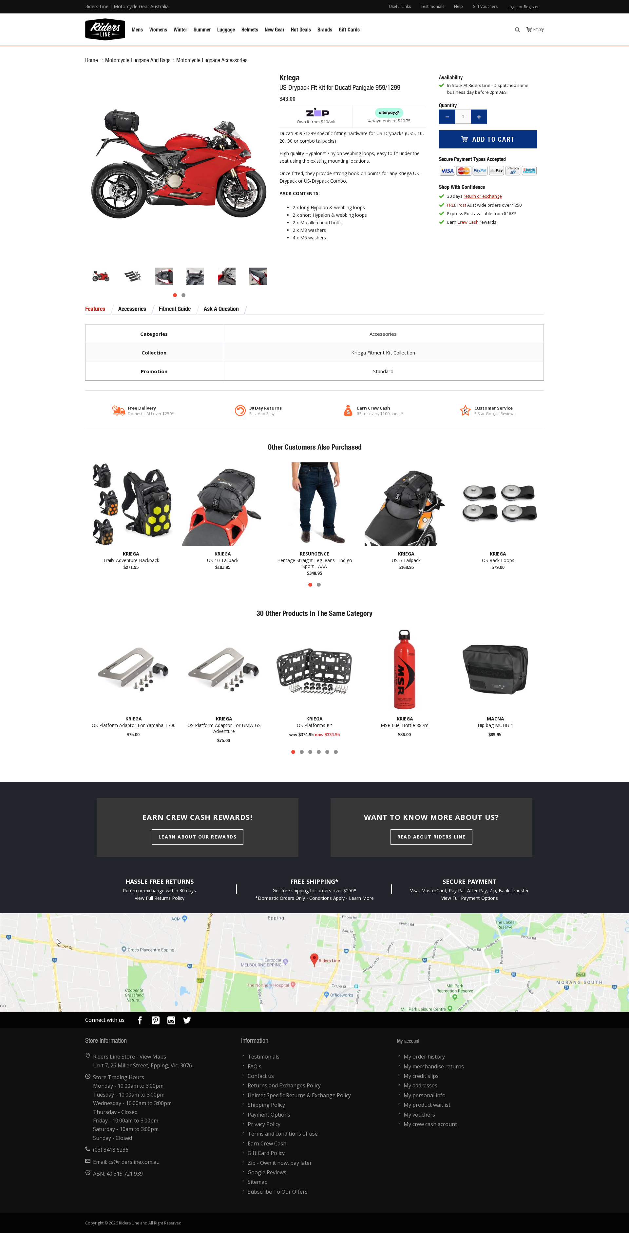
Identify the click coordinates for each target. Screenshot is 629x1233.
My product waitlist (427, 1104)
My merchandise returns (434, 1066)
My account (408, 1041)
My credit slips (421, 1076)
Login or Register (523, 7)
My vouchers (419, 1114)
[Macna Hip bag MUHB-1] (495, 670)
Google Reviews (267, 1172)
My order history (424, 1056)
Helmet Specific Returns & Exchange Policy (299, 1095)
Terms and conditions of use (283, 1133)
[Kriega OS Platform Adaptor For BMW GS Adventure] (224, 670)
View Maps (153, 1056)
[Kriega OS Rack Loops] (498, 504)
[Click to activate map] (314, 962)
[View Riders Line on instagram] (171, 1021)
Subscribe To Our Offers (278, 1191)
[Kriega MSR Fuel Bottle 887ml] (405, 670)
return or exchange (483, 196)
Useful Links (400, 6)
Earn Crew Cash (267, 1143)
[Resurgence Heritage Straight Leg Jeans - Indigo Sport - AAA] (314, 504)
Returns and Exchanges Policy (284, 1085)
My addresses (420, 1085)
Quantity (448, 105)
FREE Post (456, 205)
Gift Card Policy (266, 1153)
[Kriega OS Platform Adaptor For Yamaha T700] (134, 670)
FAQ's (254, 1066)
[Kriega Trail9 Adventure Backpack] (131, 504)
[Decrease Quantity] (447, 117)
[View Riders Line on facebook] (140, 1021)
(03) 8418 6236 (110, 1149)
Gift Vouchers (485, 6)
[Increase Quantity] (479, 117)
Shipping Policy (266, 1104)
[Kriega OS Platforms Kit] (314, 670)
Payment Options (269, 1114)
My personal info (425, 1095)
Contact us (261, 1076)
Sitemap (258, 1181)
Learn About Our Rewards (198, 837)
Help (458, 6)
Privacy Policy (264, 1124)
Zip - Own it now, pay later (280, 1162)
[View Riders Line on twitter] (187, 1021)
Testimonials (432, 6)
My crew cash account (430, 1124)
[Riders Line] (105, 22)
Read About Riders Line (431, 837)
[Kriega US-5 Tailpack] (406, 504)
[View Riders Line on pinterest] (156, 1021)
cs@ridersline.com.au (134, 1161)
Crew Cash (468, 222)
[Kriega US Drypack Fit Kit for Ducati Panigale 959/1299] (101, 276)
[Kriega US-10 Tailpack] (222, 504)
